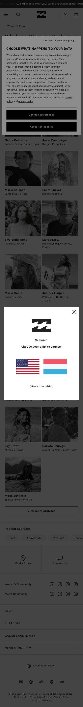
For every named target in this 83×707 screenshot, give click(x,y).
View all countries (41, 386)
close (74, 311)
